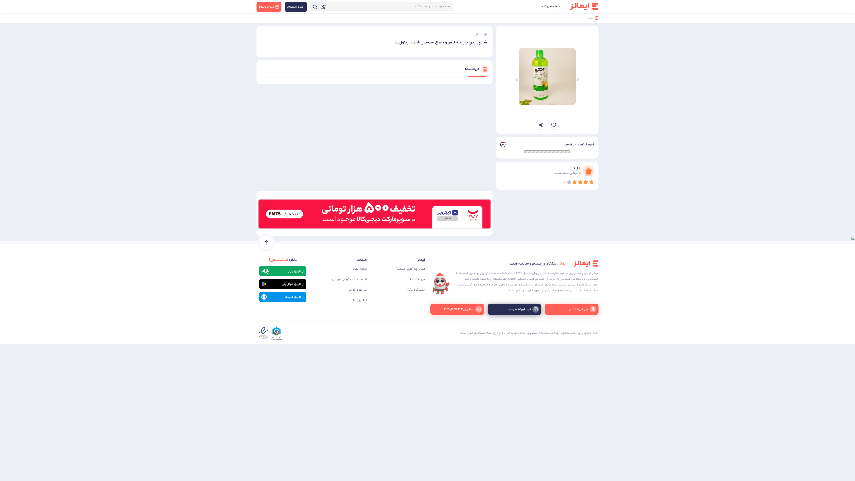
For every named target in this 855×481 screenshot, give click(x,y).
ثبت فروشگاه (416, 290)
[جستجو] (314, 6)
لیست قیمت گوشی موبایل (349, 279)
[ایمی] (441, 284)
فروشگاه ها (417, 279)
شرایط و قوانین (357, 290)
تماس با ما (360, 300)
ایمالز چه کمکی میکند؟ (410, 269)
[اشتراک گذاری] (541, 125)
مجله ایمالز (360, 269)
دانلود (283, 260)
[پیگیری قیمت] (554, 125)
